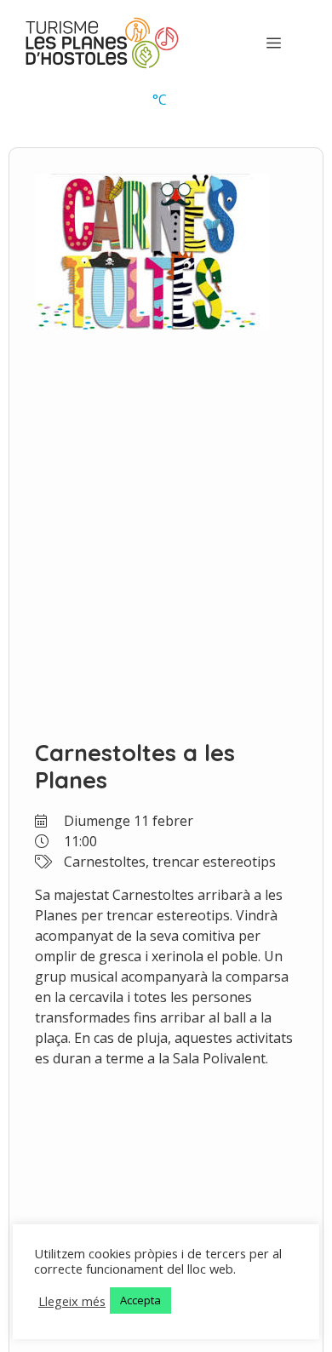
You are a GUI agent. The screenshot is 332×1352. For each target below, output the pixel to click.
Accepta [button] (140, 1300)
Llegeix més (72, 1301)
